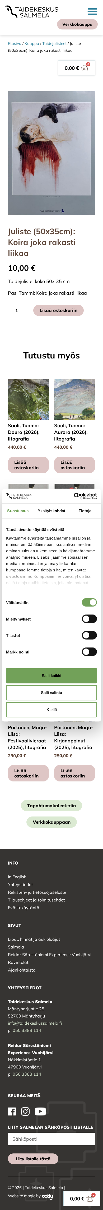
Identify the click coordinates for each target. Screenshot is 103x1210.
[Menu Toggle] (92, 11)
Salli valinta (51, 692)
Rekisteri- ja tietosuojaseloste (37, 892)
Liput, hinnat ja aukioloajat (34, 939)
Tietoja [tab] (85, 510)
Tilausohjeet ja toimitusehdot (36, 900)
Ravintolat (18, 962)
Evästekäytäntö (23, 907)
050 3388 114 (27, 1030)
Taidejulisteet (54, 43)
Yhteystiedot (20, 884)
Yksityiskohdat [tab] (51, 510)
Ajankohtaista (22, 970)
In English (17, 876)
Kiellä (51, 709)
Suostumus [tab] (18, 510)
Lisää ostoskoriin (58, 310)
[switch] (89, 619)
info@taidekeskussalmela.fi (35, 1023)
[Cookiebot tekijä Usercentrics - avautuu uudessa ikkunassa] (74, 496)
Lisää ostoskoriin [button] (26, 464)
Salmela (16, 947)
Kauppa (32, 43)
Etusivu (14, 43)
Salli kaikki (51, 675)
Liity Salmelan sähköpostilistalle (50, 1127)
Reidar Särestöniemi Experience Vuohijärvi (49, 954)
